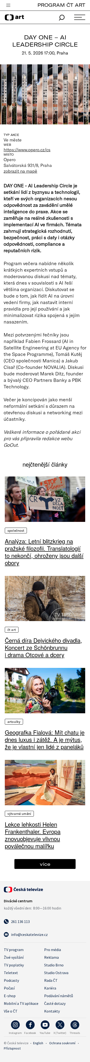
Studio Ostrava (56, 972)
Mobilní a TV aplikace (21, 1003)
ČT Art (11, 630)
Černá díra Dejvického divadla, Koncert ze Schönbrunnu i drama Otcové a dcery (43, 647)
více (45, 864)
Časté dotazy (55, 1003)
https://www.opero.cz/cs (27, 149)
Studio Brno (54, 965)
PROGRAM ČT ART (61, 5)
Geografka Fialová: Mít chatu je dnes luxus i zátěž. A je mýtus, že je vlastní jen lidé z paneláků (44, 739)
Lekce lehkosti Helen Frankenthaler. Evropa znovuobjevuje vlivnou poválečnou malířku (32, 835)
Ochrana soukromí (62, 1043)
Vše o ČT (11, 1011)
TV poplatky (14, 965)
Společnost (15, 530)
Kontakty (52, 1011)
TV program (14, 949)
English (38, 1043)
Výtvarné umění (19, 814)
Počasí (9, 988)
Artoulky (13, 722)
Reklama (51, 957)
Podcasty (11, 980)
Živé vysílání (14, 957)
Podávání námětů (58, 995)
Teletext (11, 972)
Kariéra (50, 988)
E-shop (10, 995)
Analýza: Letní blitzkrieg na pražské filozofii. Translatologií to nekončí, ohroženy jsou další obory (44, 551)
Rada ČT (51, 980)
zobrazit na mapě (20, 171)
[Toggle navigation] (8, 5)
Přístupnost (12, 1048)
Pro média (52, 949)
